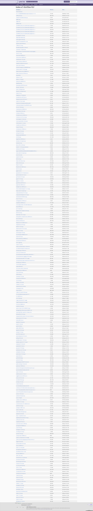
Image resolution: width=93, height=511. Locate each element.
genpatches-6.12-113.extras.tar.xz (22, 172)
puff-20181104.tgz (19, 357)
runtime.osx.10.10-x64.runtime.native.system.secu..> (25, 387)
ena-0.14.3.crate (19, 154)
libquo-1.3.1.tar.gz (19, 230)
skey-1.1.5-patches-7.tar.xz (21, 415)
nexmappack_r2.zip (19, 288)
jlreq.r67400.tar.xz (19, 206)
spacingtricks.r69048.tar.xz (21, 425)
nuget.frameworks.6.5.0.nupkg (21, 302)
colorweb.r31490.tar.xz (20, 113)
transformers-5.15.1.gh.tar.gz (21, 457)
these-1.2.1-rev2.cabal (20, 447)
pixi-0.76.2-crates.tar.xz (20, 334)
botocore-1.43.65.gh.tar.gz (21, 91)
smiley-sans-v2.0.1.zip (20, 419)
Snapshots (41, 4)
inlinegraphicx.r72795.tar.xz (21, 200)
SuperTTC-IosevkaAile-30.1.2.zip (22, 41)
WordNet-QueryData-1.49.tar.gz (22, 47)
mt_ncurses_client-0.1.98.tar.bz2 (22, 268)
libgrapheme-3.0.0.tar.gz (20, 224)
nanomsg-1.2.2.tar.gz (20, 276)
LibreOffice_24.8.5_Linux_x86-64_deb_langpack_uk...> (25, 25)
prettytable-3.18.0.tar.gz (20, 352)
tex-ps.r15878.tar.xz (19, 445)
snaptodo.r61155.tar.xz (20, 421)
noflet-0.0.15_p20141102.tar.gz (21, 292)
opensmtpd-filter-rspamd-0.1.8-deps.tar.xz (24, 312)
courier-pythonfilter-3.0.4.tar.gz (22, 121)
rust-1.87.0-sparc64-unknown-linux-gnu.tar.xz (24, 391)
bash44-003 (18, 75)
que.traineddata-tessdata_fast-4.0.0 (22, 369)
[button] (67, 1)
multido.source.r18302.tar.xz (21, 270)
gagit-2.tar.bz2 (18, 170)
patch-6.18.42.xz (19, 326)
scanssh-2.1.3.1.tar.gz (20, 401)
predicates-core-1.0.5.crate (21, 350)
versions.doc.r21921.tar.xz (21, 481)
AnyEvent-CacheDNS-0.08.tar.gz (22, 17)
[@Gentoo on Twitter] (17, 507)
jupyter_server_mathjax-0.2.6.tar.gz (22, 210)
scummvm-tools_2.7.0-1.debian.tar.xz (23, 403)
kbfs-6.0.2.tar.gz (19, 212)
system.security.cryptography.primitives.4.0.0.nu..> (25, 439)
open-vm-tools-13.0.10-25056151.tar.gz (23, 308)
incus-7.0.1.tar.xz (19, 198)
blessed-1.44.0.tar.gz (20, 87)
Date (63, 9)
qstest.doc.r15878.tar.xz (20, 365)
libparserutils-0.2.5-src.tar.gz (21, 228)
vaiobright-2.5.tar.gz (20, 479)
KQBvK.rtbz (18, 21)
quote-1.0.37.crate (19, 371)
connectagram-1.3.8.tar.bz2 (21, 119)
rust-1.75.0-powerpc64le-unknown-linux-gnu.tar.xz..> (25, 389)
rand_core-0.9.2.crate (20, 377)
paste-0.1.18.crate (19, 324)
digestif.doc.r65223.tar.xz (20, 139)
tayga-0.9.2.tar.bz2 (19, 441)
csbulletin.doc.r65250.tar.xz (21, 125)
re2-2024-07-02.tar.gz (20, 379)
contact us (28, 505)
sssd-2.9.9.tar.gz (19, 427)
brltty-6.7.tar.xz (19, 93)
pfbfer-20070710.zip (20, 328)
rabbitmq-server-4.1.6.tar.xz (21, 373)
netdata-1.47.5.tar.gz (20, 282)
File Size (51, 9)
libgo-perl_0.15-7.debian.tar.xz (21, 222)
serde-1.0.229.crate (19, 409)
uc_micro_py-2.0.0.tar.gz (20, 465)
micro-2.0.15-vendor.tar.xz (21, 252)
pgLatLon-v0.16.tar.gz (20, 330)
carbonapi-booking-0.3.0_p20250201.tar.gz (24, 105)
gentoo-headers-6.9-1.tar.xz (21, 174)
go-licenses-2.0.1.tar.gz (20, 176)
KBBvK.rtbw (18, 19)
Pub (32, 4)
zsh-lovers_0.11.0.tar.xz (20, 501)
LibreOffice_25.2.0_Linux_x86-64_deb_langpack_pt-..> (25, 31)
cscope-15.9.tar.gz (19, 127)
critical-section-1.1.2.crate (21, 123)
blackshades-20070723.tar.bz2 (21, 85)
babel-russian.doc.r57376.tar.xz (22, 73)
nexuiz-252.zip (18, 290)
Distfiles (21, 4)
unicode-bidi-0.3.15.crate (20, 471)
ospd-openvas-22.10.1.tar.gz (21, 318)
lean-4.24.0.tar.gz (19, 218)
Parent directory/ (19, 11)
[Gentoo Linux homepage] (20, 1)
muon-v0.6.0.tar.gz (19, 272)
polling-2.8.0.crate (19, 338)
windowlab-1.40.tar (19, 489)
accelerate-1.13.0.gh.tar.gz (21, 49)
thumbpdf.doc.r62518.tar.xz (21, 449)
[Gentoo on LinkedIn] (23, 507)
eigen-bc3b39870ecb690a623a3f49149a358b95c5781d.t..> (26, 150)
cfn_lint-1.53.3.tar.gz (20, 107)
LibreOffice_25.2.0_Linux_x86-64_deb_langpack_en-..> (25, 27)
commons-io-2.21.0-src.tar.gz (21, 117)
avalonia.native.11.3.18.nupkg (21, 69)
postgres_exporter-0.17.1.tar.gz (21, 342)
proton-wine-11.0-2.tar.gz (20, 354)
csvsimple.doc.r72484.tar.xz (21, 129)
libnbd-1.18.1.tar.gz (19, 226)
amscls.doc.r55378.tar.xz (20, 55)
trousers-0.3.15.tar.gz (20, 463)
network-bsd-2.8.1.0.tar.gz (21, 286)
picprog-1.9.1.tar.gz (19, 332)
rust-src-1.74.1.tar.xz (20, 393)
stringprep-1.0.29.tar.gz (20, 429)
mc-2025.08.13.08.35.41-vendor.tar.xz (23, 248)
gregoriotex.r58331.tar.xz (20, 184)
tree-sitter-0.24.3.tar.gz (20, 459)
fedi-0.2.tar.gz (18, 158)
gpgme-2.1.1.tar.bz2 (19, 180)
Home (18, 4)
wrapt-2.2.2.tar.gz (19, 493)
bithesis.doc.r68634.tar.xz (21, 81)
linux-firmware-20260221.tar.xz (21, 234)
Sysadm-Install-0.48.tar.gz (21, 43)
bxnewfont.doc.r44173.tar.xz (21, 97)
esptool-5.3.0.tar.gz (19, 156)
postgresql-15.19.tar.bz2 (20, 344)
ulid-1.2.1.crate (19, 467)
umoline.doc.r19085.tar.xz (21, 469)
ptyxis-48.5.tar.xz (19, 356)
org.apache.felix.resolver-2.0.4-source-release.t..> (25, 316)
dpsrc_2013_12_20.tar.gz (20, 145)
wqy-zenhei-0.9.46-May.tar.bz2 (21, 491)
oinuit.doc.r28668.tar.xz (20, 304)
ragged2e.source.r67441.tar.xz (21, 375)
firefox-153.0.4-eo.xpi (20, 162)
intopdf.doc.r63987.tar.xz (20, 202)
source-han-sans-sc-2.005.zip (21, 423)
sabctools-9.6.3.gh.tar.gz (20, 395)
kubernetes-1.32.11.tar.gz (20, 214)
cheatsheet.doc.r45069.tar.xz (21, 109)
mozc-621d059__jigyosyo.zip (21, 264)
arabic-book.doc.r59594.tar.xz (21, 61)
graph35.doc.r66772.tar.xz (21, 182)
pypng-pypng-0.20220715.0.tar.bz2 (22, 361)
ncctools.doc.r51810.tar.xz (21, 278)
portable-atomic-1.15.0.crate (21, 340)
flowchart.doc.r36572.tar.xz (21, 166)
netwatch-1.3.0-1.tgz (20, 284)
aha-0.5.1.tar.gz (19, 53)
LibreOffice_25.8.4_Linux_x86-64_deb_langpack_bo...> (25, 33)
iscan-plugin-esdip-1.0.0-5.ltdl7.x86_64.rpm (24, 204)
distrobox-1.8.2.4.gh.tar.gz (21, 141)
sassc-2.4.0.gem (19, 397)
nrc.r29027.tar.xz (19, 296)
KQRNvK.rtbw (18, 23)
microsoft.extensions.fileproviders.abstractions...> (25, 254)
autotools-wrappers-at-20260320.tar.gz (23, 67)
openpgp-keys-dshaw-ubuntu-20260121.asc (24, 310)
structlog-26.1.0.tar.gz (20, 431)
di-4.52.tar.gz (18, 137)
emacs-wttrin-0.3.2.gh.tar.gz (21, 152)
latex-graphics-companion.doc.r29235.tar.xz (24, 216)
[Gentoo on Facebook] (20, 507)
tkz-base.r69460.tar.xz (20, 453)
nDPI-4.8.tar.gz (19, 274)
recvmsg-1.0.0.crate (19, 381)
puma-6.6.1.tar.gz (19, 359)
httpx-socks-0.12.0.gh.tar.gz (21, 190)
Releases (35, 4)
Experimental (27, 4)
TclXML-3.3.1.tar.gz (19, 45)
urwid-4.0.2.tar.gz (19, 475)
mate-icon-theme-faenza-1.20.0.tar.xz (23, 246)
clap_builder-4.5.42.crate (20, 111)
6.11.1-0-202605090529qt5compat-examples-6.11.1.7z (26, 13)
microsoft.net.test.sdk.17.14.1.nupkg (22, 258)
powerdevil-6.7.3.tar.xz (20, 346)
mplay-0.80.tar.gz (19, 266)
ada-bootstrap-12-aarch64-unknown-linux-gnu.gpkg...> (26, 51)
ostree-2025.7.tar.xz (19, 320)
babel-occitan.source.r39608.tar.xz (22, 71)
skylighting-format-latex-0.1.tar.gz (22, 417)
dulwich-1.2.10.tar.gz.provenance (22, 147)
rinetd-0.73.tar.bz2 (19, 383)
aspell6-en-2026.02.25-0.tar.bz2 (22, 63)
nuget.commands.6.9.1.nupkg (21, 300)
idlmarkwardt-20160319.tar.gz (21, 196)
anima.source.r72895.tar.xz (21, 57)
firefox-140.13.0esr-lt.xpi (20, 160)
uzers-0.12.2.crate (19, 477)
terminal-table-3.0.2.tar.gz (21, 443)
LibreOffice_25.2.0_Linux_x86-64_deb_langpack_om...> (25, 29)
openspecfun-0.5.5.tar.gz (20, 314)
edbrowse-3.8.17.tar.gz (20, 148)
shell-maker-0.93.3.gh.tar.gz (21, 411)
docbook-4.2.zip (19, 143)
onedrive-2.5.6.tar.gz (20, 306)
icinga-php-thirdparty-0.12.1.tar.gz (22, 194)
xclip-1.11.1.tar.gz (19, 495)
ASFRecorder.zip (19, 15)
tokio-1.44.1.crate (19, 455)
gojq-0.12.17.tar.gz (19, 178)
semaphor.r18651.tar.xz (20, 407)
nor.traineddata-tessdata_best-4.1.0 (22, 294)
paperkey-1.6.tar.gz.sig (20, 322)
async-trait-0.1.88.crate (20, 65)
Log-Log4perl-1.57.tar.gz (20, 35)
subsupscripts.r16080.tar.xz (21, 435)
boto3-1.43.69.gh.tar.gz (20, 89)
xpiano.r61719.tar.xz (20, 497)
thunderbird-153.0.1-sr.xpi (21, 451)
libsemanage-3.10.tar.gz (20, 232)
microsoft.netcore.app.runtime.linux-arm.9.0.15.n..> (25, 260)
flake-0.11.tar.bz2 (19, 164)
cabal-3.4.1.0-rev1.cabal (20, 101)
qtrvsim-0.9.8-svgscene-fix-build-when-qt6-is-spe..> (25, 367)
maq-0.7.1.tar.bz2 (19, 244)
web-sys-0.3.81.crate (20, 487)
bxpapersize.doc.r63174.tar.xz (21, 99)
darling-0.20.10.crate (20, 133)
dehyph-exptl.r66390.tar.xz (21, 135)
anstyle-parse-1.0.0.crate (20, 59)
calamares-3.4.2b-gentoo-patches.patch (23, 103)
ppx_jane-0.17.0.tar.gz (20, 348)
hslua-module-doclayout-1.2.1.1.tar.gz (23, 188)
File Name (18, 9)
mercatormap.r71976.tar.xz (21, 250)
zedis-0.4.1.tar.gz (19, 499)
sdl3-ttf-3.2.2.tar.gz (19, 405)
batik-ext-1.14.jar (19, 77)
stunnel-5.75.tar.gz (19, 433)
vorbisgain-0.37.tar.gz (20, 485)
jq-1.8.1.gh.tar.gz (19, 208)
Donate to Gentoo (73, 4)
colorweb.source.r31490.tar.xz (21, 115)
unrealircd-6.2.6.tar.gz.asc (21, 473)
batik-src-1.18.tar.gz (19, 79)
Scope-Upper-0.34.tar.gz (20, 39)
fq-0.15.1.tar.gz (19, 168)
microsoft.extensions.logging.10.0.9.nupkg (23, 256)
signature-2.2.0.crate (20, 413)
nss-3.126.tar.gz (19, 298)
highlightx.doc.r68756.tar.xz (21, 186)
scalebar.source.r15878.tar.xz (21, 399)
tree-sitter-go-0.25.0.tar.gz (21, 461)
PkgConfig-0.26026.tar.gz (20, 37)
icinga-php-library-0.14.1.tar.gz (21, 192)
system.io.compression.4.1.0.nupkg (22, 437)
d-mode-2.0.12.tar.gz (20, 131)
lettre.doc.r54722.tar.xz (20, 220)
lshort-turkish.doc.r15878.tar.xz (22, 238)
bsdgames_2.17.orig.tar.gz (21, 95)
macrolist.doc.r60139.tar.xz (21, 240)
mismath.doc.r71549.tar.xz (21, 262)
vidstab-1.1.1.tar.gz (19, 483)
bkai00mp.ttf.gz (19, 83)
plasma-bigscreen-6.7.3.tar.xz (21, 336)
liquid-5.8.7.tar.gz (19, 236)
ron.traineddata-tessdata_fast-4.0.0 (22, 385)
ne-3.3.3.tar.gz (18, 280)
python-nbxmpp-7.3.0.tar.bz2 (21, 363)
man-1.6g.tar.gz (19, 242)
